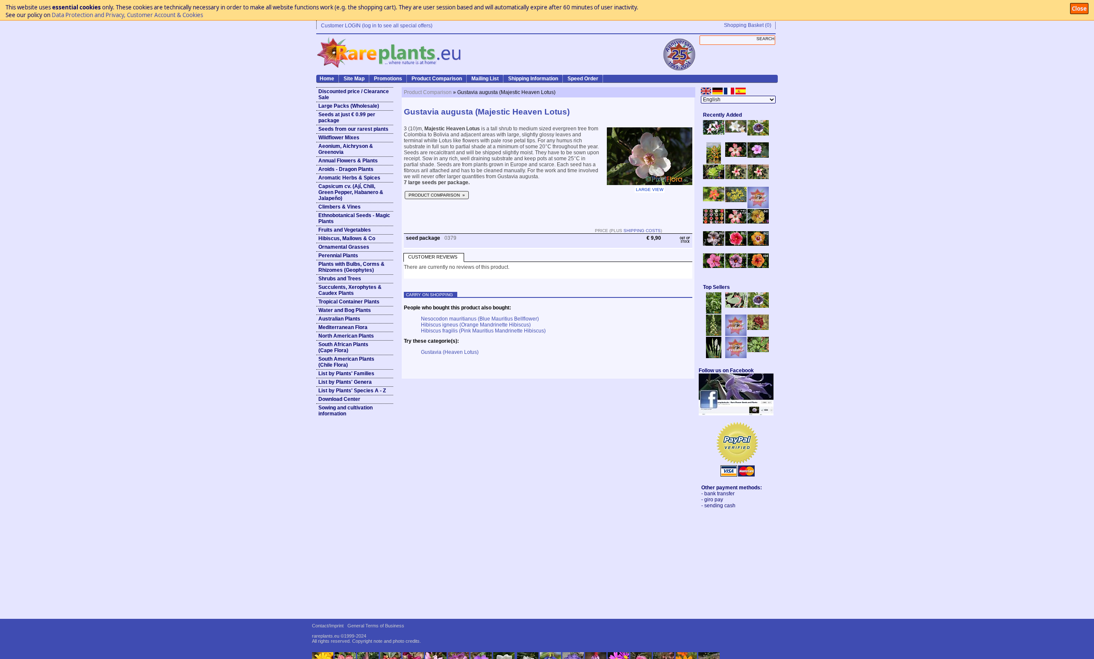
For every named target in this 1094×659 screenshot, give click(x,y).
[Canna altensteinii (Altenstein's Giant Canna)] (713, 162)
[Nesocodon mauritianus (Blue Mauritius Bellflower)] (758, 134)
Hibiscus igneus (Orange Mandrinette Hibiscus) (476, 325)
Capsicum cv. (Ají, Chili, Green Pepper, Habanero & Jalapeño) (350, 192)
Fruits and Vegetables (344, 230)
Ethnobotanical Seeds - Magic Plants (354, 218)
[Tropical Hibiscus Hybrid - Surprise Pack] (713, 222)
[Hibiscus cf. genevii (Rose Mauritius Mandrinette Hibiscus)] (736, 177)
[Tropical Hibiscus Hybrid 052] (736, 244)
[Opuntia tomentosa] (736, 306)
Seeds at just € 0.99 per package (346, 118)
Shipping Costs (642, 230)
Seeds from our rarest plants (353, 129)
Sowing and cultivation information (345, 411)
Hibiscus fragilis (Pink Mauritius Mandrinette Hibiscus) (483, 331)
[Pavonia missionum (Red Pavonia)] (713, 200)
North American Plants (346, 336)
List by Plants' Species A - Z (352, 391)
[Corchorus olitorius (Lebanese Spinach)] (758, 350)
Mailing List (485, 79)
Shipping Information (533, 79)
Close (1079, 8)
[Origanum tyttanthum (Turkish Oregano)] (736, 356)
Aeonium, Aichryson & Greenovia (345, 149)
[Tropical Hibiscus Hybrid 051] (758, 206)
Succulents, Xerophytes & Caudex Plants (350, 290)
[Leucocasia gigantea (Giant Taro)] (713, 356)
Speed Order (583, 79)
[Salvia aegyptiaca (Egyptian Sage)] (736, 334)
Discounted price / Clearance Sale (353, 94)
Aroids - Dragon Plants (345, 169)
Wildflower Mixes (338, 138)
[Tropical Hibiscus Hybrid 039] (758, 266)
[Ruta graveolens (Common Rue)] (736, 200)
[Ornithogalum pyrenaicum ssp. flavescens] (713, 334)
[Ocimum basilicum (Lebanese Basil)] (713, 312)
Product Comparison (437, 79)
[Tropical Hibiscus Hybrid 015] (736, 266)
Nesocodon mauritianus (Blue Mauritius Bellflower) (480, 319)
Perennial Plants (338, 256)
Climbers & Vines (339, 207)
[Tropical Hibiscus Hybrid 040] (713, 244)
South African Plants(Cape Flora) (343, 347)
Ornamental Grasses (343, 247)
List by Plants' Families (346, 374)
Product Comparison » (437, 195)
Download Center (339, 399)
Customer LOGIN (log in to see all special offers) (376, 26)
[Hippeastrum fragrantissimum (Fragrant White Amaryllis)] (736, 131)
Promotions (388, 79)
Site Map (354, 79)
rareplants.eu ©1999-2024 (339, 635)
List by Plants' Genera (345, 382)
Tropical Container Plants (348, 302)
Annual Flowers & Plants (348, 161)
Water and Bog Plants (344, 310)
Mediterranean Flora (343, 327)
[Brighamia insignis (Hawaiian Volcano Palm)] (713, 177)
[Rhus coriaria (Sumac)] (758, 328)
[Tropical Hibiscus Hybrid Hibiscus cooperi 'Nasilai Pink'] (736, 222)
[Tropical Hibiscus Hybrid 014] (713, 266)
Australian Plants (339, 319)
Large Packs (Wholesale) (348, 106)
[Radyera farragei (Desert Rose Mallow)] (758, 156)
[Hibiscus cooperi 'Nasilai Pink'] (736, 155)
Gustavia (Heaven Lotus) (450, 352)
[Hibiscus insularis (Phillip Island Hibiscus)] (713, 133)
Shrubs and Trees (339, 279)
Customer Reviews (432, 256)
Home (327, 79)
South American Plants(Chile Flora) (346, 362)
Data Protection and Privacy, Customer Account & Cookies (127, 15)
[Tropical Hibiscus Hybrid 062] (758, 244)
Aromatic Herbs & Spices (349, 178)
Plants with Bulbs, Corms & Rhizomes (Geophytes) (351, 267)
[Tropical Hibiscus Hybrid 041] (758, 222)
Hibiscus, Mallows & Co (346, 238)
